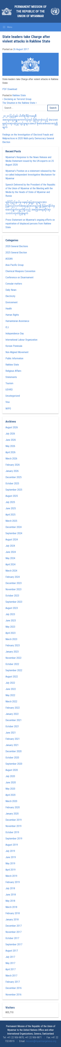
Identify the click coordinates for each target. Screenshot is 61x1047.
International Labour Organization (21, 339)
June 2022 (10, 689)
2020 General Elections (16, 246)
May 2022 (10, 695)
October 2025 (12, 483)
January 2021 (12, 745)
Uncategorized (12, 395)
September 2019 (13, 838)
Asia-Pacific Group (14, 265)
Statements (11, 377)
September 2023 (13, 601)
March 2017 (11, 975)
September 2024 (13, 533)
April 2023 (10, 633)
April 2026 (10, 452)
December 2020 (13, 751)
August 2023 (11, 608)
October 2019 (12, 832)
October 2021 (12, 726)
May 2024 (10, 558)
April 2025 (10, 514)
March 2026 (11, 458)
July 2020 (10, 776)
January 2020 (12, 813)
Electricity (10, 296)
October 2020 (12, 757)
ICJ (7, 327)
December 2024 (13, 527)
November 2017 (13, 932)
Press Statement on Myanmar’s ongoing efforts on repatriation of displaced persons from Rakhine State (30, 223)
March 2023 (11, 639)
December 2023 (13, 583)
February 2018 (12, 913)
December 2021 (13, 720)
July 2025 (10, 502)
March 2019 (11, 875)
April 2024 (10, 564)
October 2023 (12, 595)
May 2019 (10, 863)
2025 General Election (16, 252)
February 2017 (12, 981)
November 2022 (13, 657)
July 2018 (10, 888)
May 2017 (10, 963)
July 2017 (10, 956)
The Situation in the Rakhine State (19, 102)
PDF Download (9, 89)
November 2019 (13, 826)
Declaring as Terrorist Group (17, 99)
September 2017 (13, 944)
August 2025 (11, 495)
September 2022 (13, 670)
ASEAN (9, 258)
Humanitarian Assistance (17, 321)
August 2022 (11, 676)
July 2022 (10, 682)
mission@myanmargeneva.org (41, 1041)
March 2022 (11, 701)
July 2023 (10, 614)
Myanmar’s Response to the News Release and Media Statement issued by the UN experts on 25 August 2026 (29, 161)
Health (8, 308)
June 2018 (10, 894)
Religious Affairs (13, 370)
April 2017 (10, 969)
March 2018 (11, 907)
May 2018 (10, 900)
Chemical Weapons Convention (20, 271)
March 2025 (11, 520)
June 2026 (10, 439)
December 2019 (13, 819)
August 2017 (11, 950)
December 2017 (13, 925)
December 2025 (13, 477)
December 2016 (13, 988)
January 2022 (12, 713)
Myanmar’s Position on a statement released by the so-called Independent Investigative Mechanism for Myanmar (30, 174)
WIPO (8, 408)
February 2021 (12, 738)
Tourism (9, 383)
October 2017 (12, 938)
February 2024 (12, 576)
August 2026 (11, 427)
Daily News (10, 289)
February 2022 (12, 707)
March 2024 (11, 570)
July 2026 (10, 433)
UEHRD (9, 389)
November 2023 (13, 589)
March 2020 (11, 801)
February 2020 (12, 807)
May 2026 (10, 446)
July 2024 (10, 545)
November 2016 (13, 994)
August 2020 (11, 770)
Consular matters (13, 283)
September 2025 (13, 489)
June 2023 (10, 620)
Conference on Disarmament (19, 277)
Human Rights (12, 314)
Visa (7, 402)
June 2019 (10, 857)
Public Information (14, 358)
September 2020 (13, 763)
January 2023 (12, 651)
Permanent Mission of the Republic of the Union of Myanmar (31, 11)
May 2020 (10, 788)
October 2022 (12, 664)
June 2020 (10, 782)
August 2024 (11, 539)
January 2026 (12, 471)
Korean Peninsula (13, 345)
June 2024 (10, 552)
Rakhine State (19, 95)
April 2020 (10, 794)
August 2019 (11, 844)
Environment (11, 302)
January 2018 (12, 919)
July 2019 (10, 851)
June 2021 (10, 732)
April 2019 (10, 869)
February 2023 (12, 645)
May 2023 (10, 626)
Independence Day (14, 333)
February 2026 (12, 464)
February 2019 (12, 882)
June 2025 (10, 508)
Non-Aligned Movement (16, 352)
